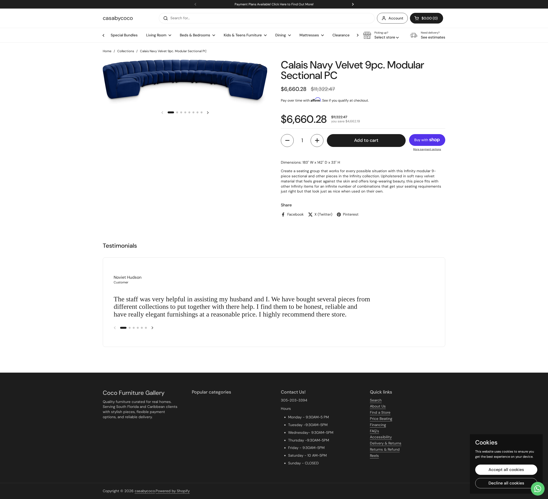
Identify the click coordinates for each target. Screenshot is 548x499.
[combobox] (267, 18)
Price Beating (381, 418)
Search (376, 400)
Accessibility (381, 437)
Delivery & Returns (385, 443)
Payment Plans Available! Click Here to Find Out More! (274, 4)
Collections (125, 51)
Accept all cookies (506, 469)
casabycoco (118, 18)
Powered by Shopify (173, 491)
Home (107, 51)
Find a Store (380, 412)
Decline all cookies (506, 483)
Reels (374, 455)
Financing (378, 424)
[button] (426, 18)
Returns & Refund (385, 449)
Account (396, 18)
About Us (378, 406)
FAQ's (374, 431)
